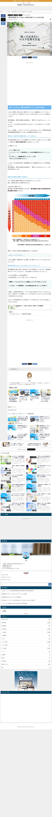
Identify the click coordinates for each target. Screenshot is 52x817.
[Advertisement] (29, 73)
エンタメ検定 (25, 641)
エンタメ (25, 638)
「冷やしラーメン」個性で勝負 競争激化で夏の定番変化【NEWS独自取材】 (17, 590)
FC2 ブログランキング (6, 579)
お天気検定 (25, 629)
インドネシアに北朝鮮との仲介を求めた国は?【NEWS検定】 (14, 603)
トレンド (25, 413)
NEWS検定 (25, 622)
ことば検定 (25, 632)
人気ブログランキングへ (6, 577)
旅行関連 (25, 654)
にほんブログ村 (4, 574)
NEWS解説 (25, 625)
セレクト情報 (11, 413)
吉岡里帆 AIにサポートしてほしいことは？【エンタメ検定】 (14, 593)
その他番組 (25, 635)
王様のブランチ (25, 664)
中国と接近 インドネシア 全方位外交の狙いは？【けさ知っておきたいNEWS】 (18, 600)
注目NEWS (25, 661)
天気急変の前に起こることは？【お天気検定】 (11, 597)
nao (29, 380)
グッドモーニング (27, 15)
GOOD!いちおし (25, 619)
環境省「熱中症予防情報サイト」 (17, 255)
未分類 (25, 657)
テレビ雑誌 (19, 413)
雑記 (25, 667)
